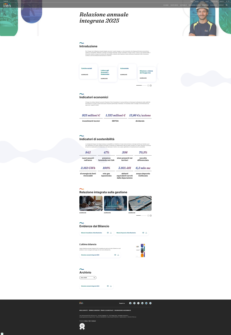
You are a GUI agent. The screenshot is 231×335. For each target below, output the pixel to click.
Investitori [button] (205, 5)
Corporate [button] (6, 1)
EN (228, 1)
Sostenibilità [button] (183, 5)
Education (197, 1)
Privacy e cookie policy (107, 310)
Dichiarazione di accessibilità (122, 310)
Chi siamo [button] (165, 5)
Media (192, 1)
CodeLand (93, 320)
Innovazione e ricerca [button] (195, 5)
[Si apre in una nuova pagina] (82, 329)
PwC (90, 320)
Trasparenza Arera (214, 1)
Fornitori (202, 1)
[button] (226, 5)
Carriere (207, 1)
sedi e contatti (83, 310)
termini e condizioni (94, 310)
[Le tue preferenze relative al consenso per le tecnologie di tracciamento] (2, 334)
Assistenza (221, 1)
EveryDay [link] (221, 5)
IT (226, 1)
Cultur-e (86, 320)
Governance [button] (213, 5)
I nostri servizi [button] (174, 5)
